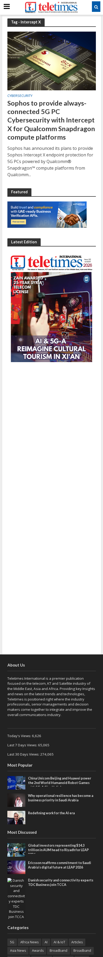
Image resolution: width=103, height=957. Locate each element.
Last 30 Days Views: (23, 754)
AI (46, 942)
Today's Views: (19, 735)
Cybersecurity (19, 96)
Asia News (18, 950)
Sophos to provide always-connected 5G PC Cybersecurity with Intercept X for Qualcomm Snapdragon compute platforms (51, 120)
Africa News (29, 942)
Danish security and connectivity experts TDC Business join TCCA (60, 882)
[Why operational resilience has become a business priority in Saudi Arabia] (16, 799)
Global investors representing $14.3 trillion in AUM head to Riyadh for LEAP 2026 (58, 849)
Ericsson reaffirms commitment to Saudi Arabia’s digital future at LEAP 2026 (59, 865)
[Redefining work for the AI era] (16, 817)
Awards (38, 950)
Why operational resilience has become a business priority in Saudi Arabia (60, 798)
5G (12, 942)
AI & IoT (59, 942)
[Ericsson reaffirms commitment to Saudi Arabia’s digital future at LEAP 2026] (16, 867)
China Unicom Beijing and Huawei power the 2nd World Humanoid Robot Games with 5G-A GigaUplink (59, 782)
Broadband (58, 950)
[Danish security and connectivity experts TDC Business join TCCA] (16, 898)
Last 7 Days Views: (22, 745)
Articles (77, 942)
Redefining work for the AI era (51, 813)
